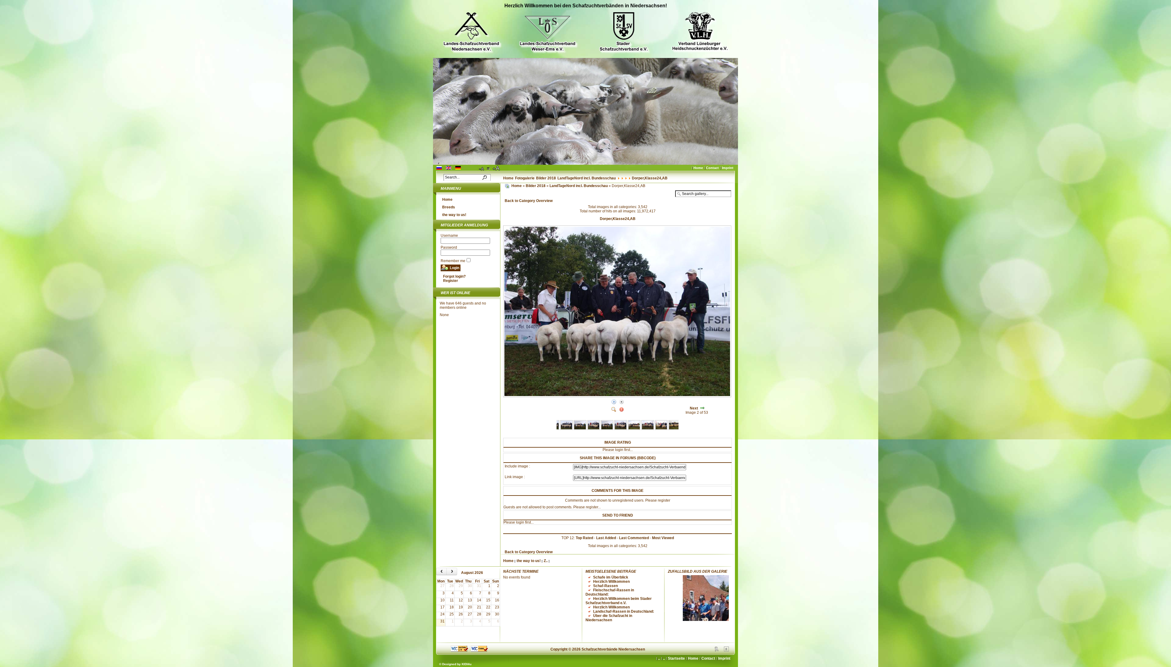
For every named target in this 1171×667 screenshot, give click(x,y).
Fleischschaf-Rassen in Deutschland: (610, 592)
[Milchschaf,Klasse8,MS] (647, 429)
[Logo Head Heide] (700, 32)
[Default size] (489, 168)
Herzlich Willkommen (611, 581)
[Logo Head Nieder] (471, 32)
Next (694, 408)
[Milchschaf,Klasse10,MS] (674, 429)
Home (698, 168)
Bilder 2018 (546, 178)
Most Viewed (663, 538)
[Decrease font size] (482, 168)
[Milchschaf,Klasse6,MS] (593, 429)
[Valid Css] (479, 650)
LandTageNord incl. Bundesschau (586, 178)
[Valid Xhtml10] (459, 650)
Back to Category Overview (529, 201)
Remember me (453, 261)
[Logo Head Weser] (547, 32)
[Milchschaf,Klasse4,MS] (566, 429)
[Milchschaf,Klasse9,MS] (661, 429)
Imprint (727, 168)
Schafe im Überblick (610, 577)
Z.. (546, 561)
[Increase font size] (497, 168)
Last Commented (634, 538)
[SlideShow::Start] (614, 402)
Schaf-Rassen (605, 586)
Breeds (448, 207)
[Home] (507, 186)
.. (664, 658)
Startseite (676, 658)
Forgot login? (454, 276)
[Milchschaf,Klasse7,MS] (634, 429)
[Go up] (726, 650)
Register (450, 281)
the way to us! (454, 215)
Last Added (606, 538)
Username (449, 235)
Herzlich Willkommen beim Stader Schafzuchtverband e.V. (619, 601)
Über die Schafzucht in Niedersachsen (609, 618)
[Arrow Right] (702, 408)
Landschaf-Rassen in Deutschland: (623, 611)
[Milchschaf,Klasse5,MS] (580, 429)
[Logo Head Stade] (624, 32)
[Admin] (716, 650)
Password (449, 247)
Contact (712, 168)
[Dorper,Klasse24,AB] (617, 396)
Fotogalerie (525, 178)
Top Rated (584, 538)
